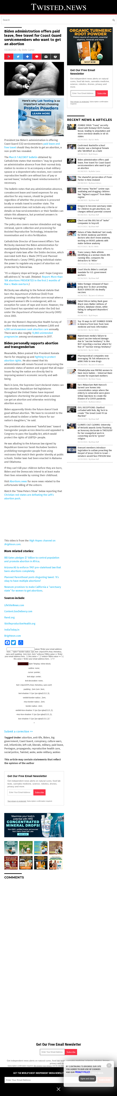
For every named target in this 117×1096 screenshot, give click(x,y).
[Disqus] (34, 920)
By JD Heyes (93, 154)
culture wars (54, 741)
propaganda (23, 748)
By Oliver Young (95, 379)
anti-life (37, 737)
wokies (56, 752)
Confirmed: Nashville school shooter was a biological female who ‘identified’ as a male (93, 148)
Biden (46, 737)
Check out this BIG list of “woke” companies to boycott (94, 222)
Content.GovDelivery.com (18, 611)
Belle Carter (28, 50)
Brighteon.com (12, 635)
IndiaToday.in (11, 629)
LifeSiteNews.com (14, 605)
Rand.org (9, 617)
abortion (27, 737)
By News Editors (95, 183)
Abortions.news (18, 481)
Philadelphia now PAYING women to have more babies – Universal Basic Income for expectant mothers (95, 373)
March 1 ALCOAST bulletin (23, 157)
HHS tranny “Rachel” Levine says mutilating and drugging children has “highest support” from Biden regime (94, 192)
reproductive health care (46, 748)
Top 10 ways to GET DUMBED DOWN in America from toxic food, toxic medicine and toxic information (95, 324)
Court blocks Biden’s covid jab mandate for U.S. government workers (92, 272)
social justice (11, 752)
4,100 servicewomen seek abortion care (26, 329)
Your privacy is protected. (16, 801)
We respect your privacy (43, 1066)
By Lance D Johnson (96, 296)
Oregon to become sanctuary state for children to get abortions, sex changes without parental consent (95, 209)
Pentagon (9, 748)
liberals (36, 744)
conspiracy (40, 741)
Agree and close (87, 1078)
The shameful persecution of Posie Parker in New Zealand (95, 178)
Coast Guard (26, 741)
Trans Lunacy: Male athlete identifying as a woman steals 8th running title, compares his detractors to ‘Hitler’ (94, 256)
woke (32, 752)
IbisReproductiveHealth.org (19, 623)
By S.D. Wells (94, 140)
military (46, 744)
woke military (44, 752)
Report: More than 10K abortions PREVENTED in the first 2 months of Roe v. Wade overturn (33, 280)
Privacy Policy (82, 1072)
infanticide (15, 744)
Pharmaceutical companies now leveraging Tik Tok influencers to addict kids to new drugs (93, 359)
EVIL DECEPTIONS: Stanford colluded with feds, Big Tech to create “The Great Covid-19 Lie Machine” (93, 411)
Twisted (24, 752)
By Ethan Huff (94, 200)
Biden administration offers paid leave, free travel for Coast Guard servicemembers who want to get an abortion (94, 164)
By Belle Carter (94, 171)
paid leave (57, 744)
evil (6, 744)
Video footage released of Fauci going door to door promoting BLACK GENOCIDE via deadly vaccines (93, 288)
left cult (27, 744)
